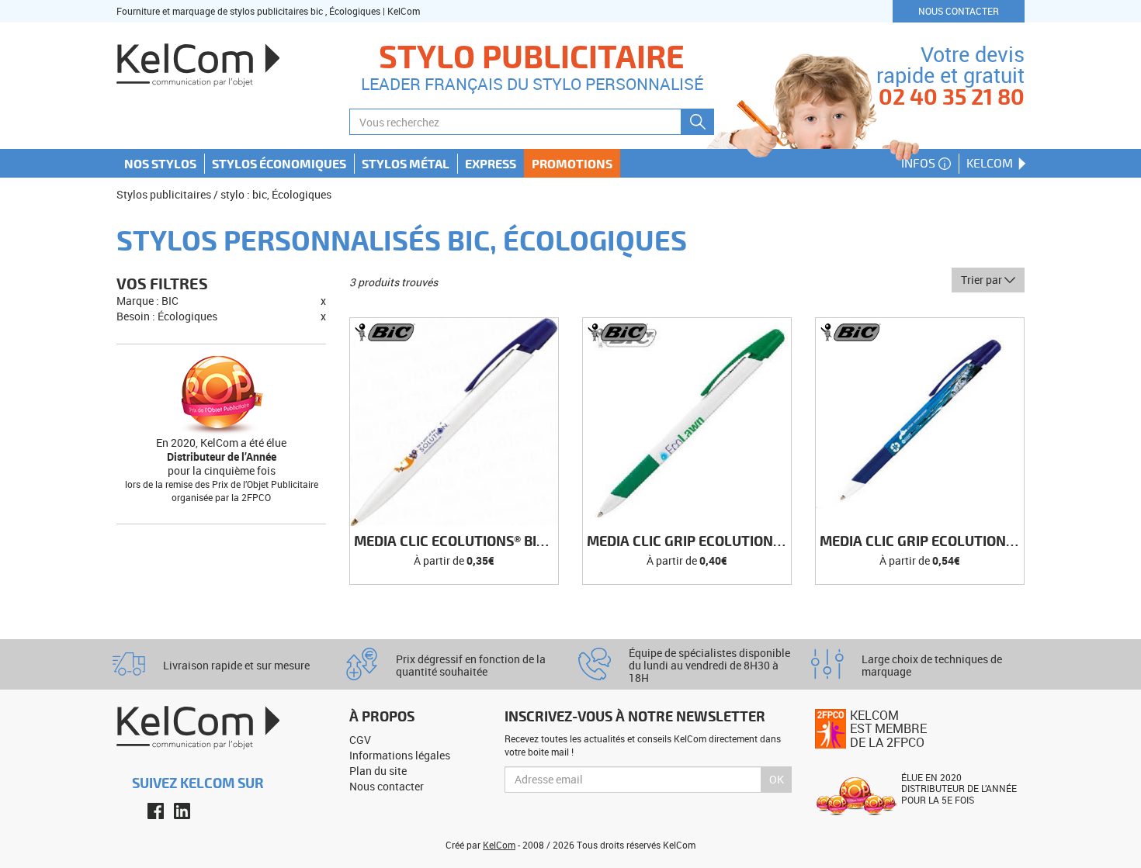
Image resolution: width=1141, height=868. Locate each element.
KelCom (991, 162)
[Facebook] (155, 810)
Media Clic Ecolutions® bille (456, 541)
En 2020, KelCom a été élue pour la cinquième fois (221, 456)
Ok (776, 779)
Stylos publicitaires (163, 194)
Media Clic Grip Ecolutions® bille (689, 541)
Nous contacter (958, 11)
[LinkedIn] (182, 810)
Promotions (572, 163)
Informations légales (399, 755)
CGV (360, 739)
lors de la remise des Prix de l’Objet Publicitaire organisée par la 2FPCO (221, 490)
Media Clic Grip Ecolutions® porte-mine (922, 541)
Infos (919, 162)
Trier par (982, 279)
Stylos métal (405, 163)
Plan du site (378, 770)
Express (490, 163)
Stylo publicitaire (532, 55)
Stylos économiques (279, 163)
